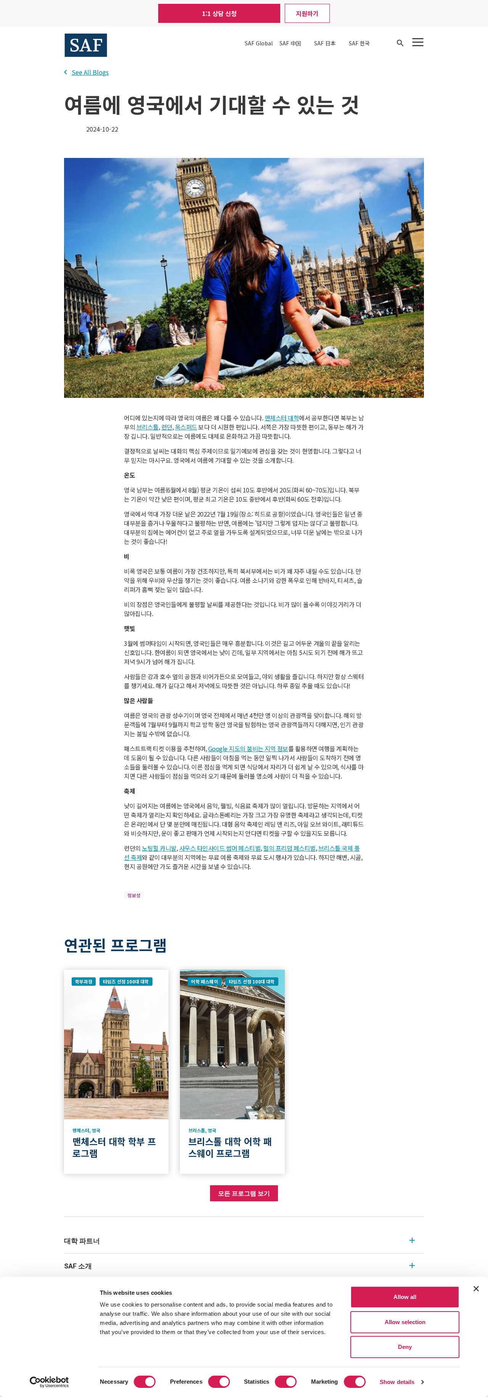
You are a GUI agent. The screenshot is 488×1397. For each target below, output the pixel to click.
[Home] (86, 44)
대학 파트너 (82, 1241)
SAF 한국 (359, 43)
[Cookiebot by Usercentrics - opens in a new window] (49, 1382)
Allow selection (405, 1322)
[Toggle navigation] (418, 42)
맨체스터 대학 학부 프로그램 (114, 1147)
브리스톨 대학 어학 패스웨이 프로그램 (230, 1147)
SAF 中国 (290, 43)
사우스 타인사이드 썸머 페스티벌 (220, 848)
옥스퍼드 (186, 426)
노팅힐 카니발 (159, 848)
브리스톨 (147, 426)
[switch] (219, 1382)
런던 (166, 426)
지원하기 (307, 13)
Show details (397, 1382)
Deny (405, 1347)
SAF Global (259, 43)
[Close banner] (476, 1288)
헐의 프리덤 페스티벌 (289, 848)
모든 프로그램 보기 (244, 1193)
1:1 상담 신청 (219, 13)
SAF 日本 (325, 43)
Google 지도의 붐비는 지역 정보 (248, 748)
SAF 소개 (78, 1266)
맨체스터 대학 (282, 417)
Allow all (404, 1297)
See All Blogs (90, 72)
